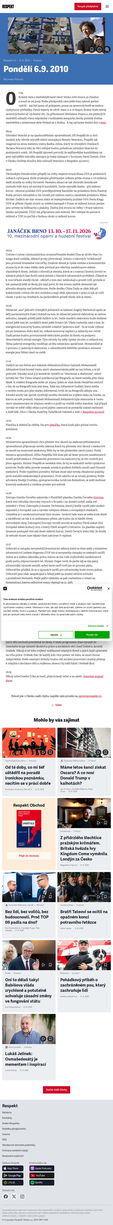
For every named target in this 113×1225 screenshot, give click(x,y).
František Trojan (28, 928)
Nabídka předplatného (14, 1128)
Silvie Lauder (66, 928)
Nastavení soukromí (13, 1156)
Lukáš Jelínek (11, 1070)
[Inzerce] (56, 233)
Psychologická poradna (15, 761)
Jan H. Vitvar (65, 789)
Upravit (54, 635)
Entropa (98, 497)
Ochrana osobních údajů (15, 1150)
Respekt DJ (10, 60)
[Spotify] (41, 1182)
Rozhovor (64, 973)
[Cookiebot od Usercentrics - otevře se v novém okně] (89, 588)
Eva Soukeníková (12, 928)
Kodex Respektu (10, 1123)
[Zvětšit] (56, 35)
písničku (54, 425)
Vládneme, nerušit (25, 905)
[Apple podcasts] (41, 1168)
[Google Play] (13, 1175)
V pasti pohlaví (66, 905)
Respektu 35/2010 (93, 412)
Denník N (28, 789)
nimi (103, 122)
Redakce (7, 1112)
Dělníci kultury (79, 761)
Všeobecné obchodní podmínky (18, 1145)
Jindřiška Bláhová (79, 789)
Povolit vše (92, 635)
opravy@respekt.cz (89, 696)
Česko (8, 973)
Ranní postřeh (15, 1047)
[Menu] (107, 6)
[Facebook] (5, 1199)
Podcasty (68, 761)
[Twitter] (14, 1199)
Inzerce (6, 1134)
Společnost (65, 831)
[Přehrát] (43, 752)
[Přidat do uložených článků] (50, 752)
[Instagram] (22, 1199)
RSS (4, 1139)
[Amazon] (13, 1182)
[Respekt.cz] (8, 6)
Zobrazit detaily (96, 626)
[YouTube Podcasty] (41, 1175)
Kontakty (7, 1118)
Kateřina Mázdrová (68, 996)
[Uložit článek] (91, 49)
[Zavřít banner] (109, 589)
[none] (107, 49)
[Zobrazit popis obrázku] (99, 49)
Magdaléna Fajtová (68, 865)
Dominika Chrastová (14, 789)
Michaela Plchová (13, 79)
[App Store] (13, 1168)
